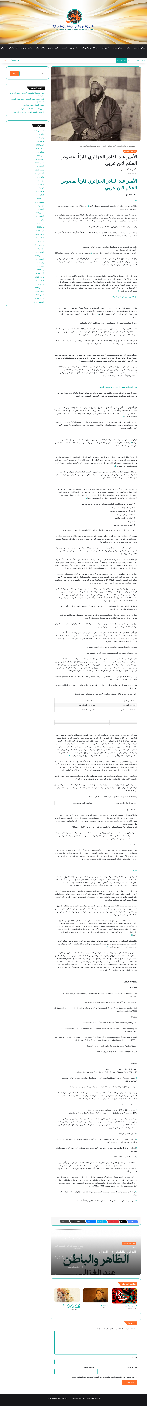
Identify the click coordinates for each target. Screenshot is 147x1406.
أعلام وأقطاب (13, 48)
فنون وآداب (106, 48)
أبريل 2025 (40, 188)
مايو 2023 (40, 270)
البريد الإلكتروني (131, 1367)
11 (136, 1177)
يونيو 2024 (40, 223)
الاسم (134, 1357)
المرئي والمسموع (139, 48)
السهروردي (104, 1305)
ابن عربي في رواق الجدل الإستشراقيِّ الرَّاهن (71, 1306)
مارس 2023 (39, 277)
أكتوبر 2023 (40, 252)
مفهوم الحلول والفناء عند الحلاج (33, 105)
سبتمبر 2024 (39, 213)
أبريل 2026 (40, 145)
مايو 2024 (40, 227)
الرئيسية (133, 146)
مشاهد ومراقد (40, 48)
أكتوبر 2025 (40, 166)
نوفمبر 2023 (39, 248)
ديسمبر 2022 (39, 288)
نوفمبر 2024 (39, 206)
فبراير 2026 (39, 152)
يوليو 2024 (40, 220)
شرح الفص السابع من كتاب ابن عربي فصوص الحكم (118, 387)
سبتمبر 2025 (39, 170)
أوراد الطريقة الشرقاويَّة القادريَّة (32, 109)
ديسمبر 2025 (39, 159)
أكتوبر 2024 (40, 209)
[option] (96, 1252)
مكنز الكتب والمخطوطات (90, 48)
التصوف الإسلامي (131, 1306)
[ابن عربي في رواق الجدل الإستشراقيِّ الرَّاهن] (67, 1295)
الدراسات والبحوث (123, 146)
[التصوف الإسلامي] (124, 1295)
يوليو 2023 (40, 263)
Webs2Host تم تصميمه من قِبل (57, 1398)
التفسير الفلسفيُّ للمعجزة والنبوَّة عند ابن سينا (28, 112)
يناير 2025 (40, 198)
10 (136, 1162)
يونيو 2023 (40, 266)
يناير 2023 (40, 284)
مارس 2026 (39, 148)
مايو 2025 (40, 184)
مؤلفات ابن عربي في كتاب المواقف (124, 297)
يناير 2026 (40, 156)
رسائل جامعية (117, 48)
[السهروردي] (95, 1295)
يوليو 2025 (40, 177)
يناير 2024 (40, 241)
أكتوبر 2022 (40, 295)
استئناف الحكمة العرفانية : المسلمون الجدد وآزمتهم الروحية (113, 1253)
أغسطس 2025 (39, 173)
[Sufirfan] (73, 22)
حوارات (127, 48)
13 (136, 1200)
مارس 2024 (39, 234)
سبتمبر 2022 (39, 298)
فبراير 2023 (39, 280)
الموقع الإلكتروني (88, 1367)
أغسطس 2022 (39, 302)
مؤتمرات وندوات (26, 48)
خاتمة (135, 871)
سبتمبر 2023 (39, 256)
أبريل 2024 (40, 231)
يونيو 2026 (40, 138)
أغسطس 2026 (39, 131)
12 (136, 1192)
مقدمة (135, 200)
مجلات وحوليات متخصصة (70, 48)
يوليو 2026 (40, 134)
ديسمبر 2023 (39, 245)
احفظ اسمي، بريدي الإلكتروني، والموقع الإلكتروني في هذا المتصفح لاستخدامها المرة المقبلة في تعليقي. (103, 1377)
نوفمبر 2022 (39, 291)
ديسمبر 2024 (39, 202)
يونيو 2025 (40, 181)
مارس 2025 (39, 191)
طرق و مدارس (53, 48)
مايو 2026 (40, 141)
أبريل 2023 (40, 273)
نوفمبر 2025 (39, 163)
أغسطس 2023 (39, 259)
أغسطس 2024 (39, 216)
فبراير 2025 (40, 195)
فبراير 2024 (39, 238)
